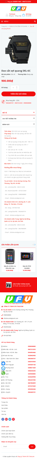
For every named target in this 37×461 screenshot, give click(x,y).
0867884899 (32, 383)
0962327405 (32, 380)
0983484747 (32, 358)
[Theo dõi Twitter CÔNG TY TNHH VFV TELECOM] (9, 419)
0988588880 (27, 103)
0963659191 (10, 103)
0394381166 (32, 365)
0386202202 (32, 371)
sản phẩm (28, 15)
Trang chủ (4, 402)
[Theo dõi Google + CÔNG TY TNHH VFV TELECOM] (6, 419)
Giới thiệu (4, 405)
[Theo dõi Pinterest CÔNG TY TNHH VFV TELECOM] (13, 419)
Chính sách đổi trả (7, 434)
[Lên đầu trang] (32, 454)
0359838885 (32, 374)
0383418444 (32, 361)
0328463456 (32, 355)
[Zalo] (3, 368)
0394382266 (32, 389)
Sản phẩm (4, 408)
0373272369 (32, 386)
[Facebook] (3, 363)
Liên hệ (3, 414)
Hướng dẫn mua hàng (8, 437)
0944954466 (7, 327)
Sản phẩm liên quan (10, 245)
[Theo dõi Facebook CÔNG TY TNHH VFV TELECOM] (2, 419)
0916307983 (7, 335)
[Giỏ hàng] (23, 15)
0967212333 (26, 1)
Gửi (32, 447)
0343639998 (32, 377)
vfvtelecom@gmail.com (11, 318)
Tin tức (3, 411)
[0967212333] (3, 373)
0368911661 (17, 1)
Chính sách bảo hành (8, 431)
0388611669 (32, 368)
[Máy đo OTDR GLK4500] (27, 256)
